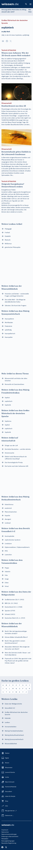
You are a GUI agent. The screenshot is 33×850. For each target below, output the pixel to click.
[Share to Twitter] (11, 41)
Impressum (4, 830)
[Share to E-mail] (3, 41)
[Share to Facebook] (7, 41)
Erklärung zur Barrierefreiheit (9, 836)
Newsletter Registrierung (8, 843)
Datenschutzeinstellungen (9, 834)
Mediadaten (4, 838)
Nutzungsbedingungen (7, 841)
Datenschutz (5, 832)
